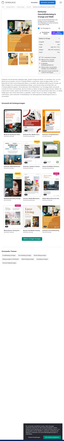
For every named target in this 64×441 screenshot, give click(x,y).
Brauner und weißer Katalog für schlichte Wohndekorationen (32, 230)
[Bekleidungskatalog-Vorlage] (13, 185)
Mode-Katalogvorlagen (40, 255)
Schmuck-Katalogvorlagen (9, 263)
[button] (44, 33)
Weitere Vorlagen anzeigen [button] (32, 239)
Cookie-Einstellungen (34, 437)
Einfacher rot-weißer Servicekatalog (32, 134)
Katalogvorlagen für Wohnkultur (10, 259)
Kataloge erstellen (10, 7)
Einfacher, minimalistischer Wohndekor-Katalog (13, 166)
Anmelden (34, 2)
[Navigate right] (33, 59)
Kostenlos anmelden (47, 2)
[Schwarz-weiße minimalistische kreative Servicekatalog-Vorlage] (32, 185)
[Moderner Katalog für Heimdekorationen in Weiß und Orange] (13, 121)
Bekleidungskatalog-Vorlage (12, 198)
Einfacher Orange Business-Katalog (51, 134)
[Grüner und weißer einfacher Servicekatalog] (51, 153)
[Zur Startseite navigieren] (9, 2)
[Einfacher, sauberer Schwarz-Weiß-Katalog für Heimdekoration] (32, 153)
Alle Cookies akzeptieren (52, 437)
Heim (3, 7)
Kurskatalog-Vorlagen (42, 259)
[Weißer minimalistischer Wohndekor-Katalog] (51, 185)
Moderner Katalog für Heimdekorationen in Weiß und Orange (13, 134)
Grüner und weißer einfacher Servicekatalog (51, 166)
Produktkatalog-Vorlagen (8, 255)
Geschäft (29, 7)
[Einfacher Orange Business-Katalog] (51, 121)
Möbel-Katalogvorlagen (28, 259)
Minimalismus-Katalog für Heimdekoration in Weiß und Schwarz (13, 230)
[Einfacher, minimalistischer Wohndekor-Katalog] (13, 153)
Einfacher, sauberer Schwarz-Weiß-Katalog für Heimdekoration (32, 166)
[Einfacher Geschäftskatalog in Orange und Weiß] (51, 217)
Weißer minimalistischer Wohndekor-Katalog (51, 198)
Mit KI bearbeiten (58, 32)
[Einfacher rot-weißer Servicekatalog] (32, 121)
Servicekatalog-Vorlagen (24, 255)
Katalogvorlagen (20, 7)
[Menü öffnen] (60, 2)
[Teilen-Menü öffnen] (59, 28)
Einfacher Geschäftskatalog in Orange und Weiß (51, 230)
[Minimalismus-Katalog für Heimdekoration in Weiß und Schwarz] (13, 217)
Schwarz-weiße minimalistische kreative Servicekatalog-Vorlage (32, 198)
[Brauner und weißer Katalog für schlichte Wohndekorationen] (32, 217)
